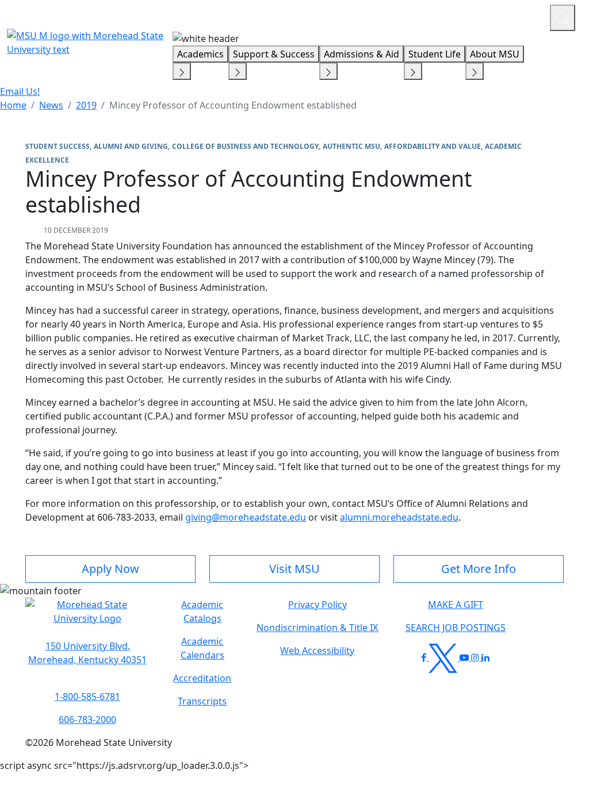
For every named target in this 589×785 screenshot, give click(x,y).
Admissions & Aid (361, 54)
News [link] (51, 105)
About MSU (494, 54)
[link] (87, 653)
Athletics (519, 16)
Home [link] (13, 105)
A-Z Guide (464, 16)
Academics (200, 54)
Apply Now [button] (110, 568)
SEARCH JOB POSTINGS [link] (456, 627)
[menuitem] (13, 105)
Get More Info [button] (478, 568)
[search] (562, 18)
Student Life (434, 54)
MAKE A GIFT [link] (455, 604)
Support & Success (274, 54)
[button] (87, 617)
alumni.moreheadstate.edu (399, 517)
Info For (321, 16)
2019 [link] (86, 105)
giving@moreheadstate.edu (245, 517)
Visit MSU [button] (294, 568)
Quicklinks (391, 16)
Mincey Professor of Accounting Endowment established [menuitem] (233, 105)
